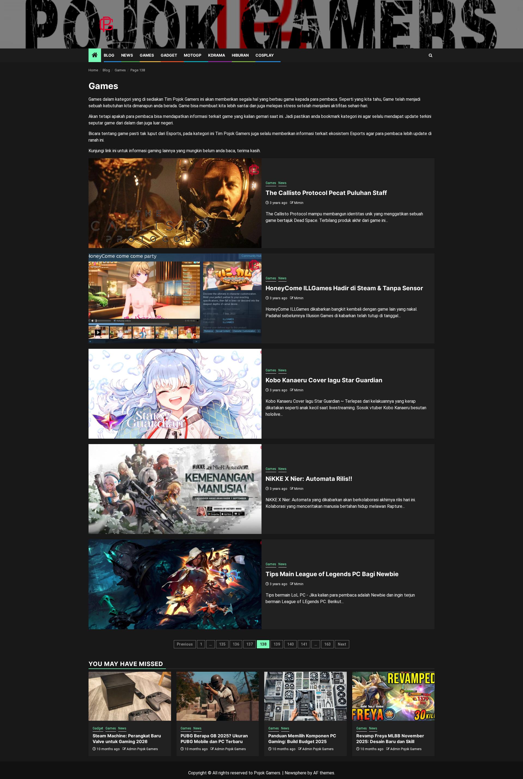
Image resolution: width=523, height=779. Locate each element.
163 (327, 644)
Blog (109, 55)
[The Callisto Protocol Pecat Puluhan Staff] (175, 203)
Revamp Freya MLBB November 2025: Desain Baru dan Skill (390, 738)
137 (249, 644)
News (127, 55)
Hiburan (240, 55)
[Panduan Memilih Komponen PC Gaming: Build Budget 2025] (305, 696)
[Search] (430, 55)
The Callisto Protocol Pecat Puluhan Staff (326, 192)
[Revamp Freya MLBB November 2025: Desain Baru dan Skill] (393, 696)
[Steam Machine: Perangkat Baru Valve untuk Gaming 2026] (130, 696)
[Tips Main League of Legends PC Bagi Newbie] (175, 584)
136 (236, 644)
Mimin (298, 203)
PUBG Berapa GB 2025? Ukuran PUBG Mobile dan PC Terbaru (214, 738)
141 (304, 644)
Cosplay (265, 55)
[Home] (95, 55)
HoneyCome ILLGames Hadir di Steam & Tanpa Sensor (344, 288)
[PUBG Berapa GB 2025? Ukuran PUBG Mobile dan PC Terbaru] (218, 696)
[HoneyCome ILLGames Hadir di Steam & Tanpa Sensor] (175, 298)
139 (276, 644)
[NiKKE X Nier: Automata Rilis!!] (175, 489)
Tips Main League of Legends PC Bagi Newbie (332, 574)
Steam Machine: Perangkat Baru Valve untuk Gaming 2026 (127, 738)
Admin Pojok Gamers (142, 749)
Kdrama (216, 55)
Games (147, 55)
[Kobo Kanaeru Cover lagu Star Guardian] (175, 394)
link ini (110, 150)
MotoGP (192, 55)
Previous (185, 644)
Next (342, 644)
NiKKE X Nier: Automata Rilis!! (309, 478)
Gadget (169, 55)
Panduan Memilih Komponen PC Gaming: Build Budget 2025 (302, 738)
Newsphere (295, 772)
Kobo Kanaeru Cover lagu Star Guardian (324, 380)
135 (222, 644)
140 (290, 644)
